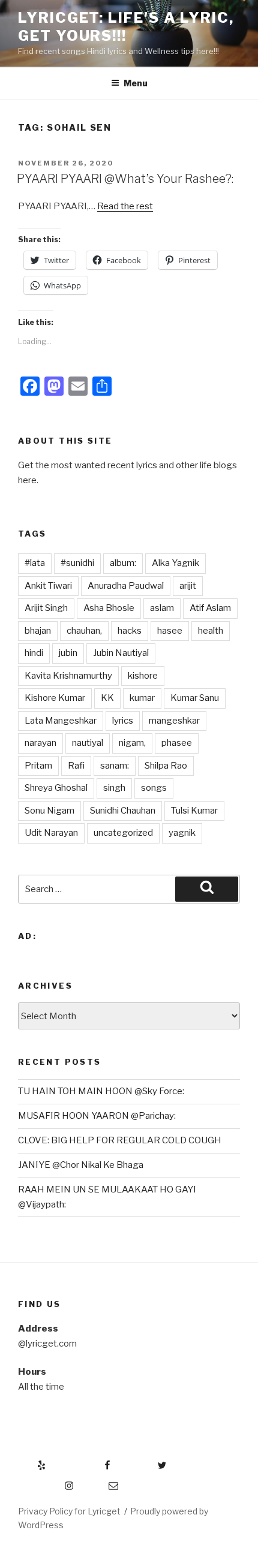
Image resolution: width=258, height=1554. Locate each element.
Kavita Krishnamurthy (68, 675)
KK (107, 697)
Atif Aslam (210, 608)
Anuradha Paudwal (126, 585)
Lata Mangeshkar (61, 720)
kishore (143, 675)
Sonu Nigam (49, 810)
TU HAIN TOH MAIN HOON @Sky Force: (101, 1091)
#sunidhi (77, 563)
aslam (162, 608)
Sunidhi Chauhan (122, 810)
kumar (142, 697)
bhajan (38, 630)
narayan (40, 742)
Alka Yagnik (175, 563)
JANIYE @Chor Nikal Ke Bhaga (80, 1165)
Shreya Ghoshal (56, 787)
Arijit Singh (46, 608)
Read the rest (125, 206)
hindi (34, 653)
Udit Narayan (51, 832)
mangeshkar (174, 720)
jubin (68, 653)
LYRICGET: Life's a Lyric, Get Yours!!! (126, 26)
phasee (176, 742)
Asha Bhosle (108, 608)
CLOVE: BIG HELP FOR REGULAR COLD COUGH (119, 1140)
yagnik (182, 832)
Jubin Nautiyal (121, 653)
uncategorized (123, 832)
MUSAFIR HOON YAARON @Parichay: (97, 1115)
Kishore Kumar (55, 697)
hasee (169, 630)
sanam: (114, 765)
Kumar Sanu (194, 697)
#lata (35, 563)
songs (154, 787)
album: (123, 563)
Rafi (76, 765)
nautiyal (87, 742)
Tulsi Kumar (194, 810)
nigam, (132, 742)
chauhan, (84, 630)
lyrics (122, 720)
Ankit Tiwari (48, 585)
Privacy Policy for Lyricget (69, 1511)
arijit (187, 585)
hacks (130, 630)
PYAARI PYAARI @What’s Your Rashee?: (125, 178)
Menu (136, 83)
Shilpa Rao (166, 765)
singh (114, 787)
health (210, 630)
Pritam (38, 765)
